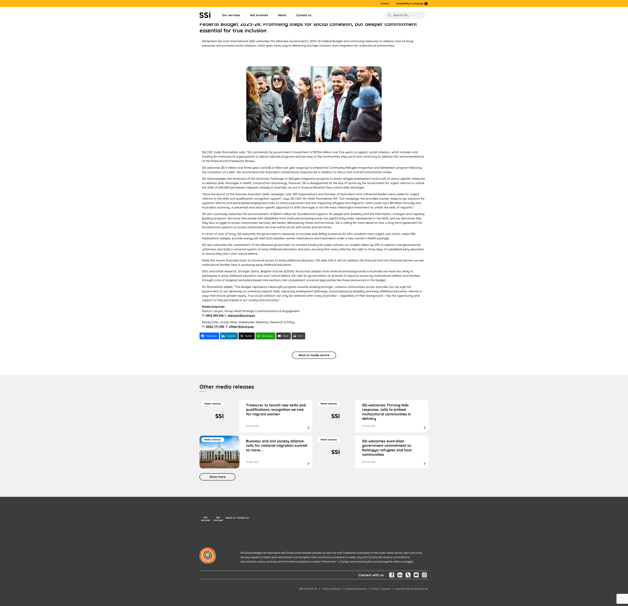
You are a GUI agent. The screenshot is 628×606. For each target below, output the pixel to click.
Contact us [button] (243, 517)
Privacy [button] (374, 589)
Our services (231, 15)
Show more (217, 477)
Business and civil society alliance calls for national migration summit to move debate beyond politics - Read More (256, 452)
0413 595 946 (215, 315)
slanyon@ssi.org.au (241, 315)
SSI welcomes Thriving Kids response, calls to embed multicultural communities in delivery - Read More (372, 416)
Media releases (212, 403)
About (282, 15)
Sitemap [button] (387, 589)
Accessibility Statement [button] (356, 589)
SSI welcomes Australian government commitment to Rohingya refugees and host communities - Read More (372, 452)
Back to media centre (314, 355)
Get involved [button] (218, 519)
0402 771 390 (215, 326)
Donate (385, 3)
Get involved (259, 15)
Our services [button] (205, 519)
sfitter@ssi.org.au (241, 326)
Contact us (303, 15)
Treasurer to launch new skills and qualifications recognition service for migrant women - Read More (256, 416)
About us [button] (230, 517)
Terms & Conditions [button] (331, 589)
